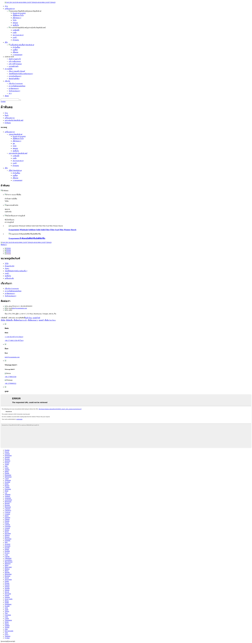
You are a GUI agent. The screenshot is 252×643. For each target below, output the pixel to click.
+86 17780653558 (10, 377)
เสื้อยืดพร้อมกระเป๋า (20, 320)
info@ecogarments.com (19, 308)
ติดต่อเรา (4, 244)
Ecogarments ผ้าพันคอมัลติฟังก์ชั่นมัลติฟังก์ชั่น (27, 238)
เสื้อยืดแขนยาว (33, 320)
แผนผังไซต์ (36, 318)
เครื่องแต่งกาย (9, 118)
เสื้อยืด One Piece (50, 320)
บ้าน (6, 113)
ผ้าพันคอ (8, 123)
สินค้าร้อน (28, 318)
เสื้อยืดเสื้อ (9, 320)
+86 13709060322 (10, 383)
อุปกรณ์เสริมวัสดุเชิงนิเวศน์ (14, 120)
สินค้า (7, 115)
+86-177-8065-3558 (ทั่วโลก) (14, 340)
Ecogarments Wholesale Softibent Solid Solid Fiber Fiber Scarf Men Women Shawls (42, 230)
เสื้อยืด (3, 320)
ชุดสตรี (41, 320)
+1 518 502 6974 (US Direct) (14, 337)
